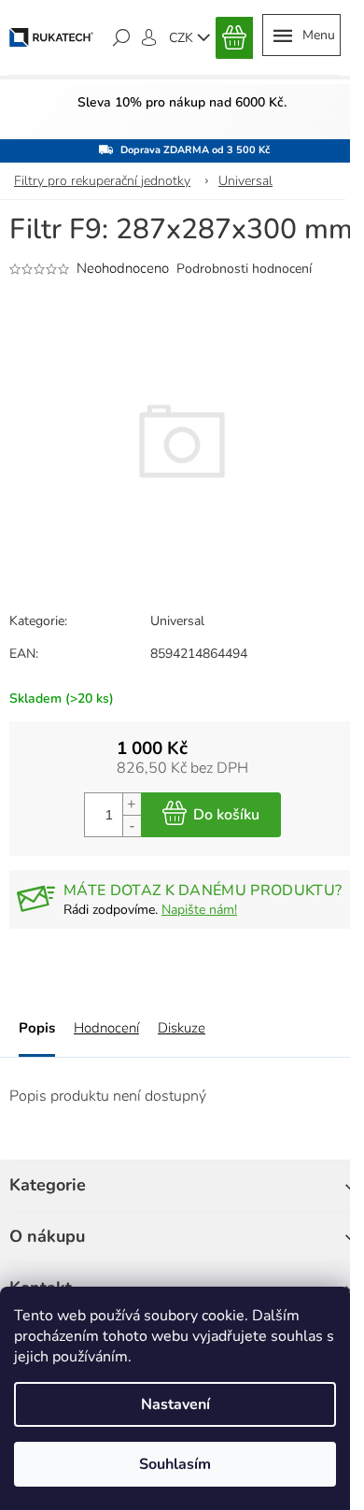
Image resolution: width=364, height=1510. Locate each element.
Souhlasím (175, 1464)
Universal (177, 621)
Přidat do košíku (211, 814)
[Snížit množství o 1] (131, 825)
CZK (183, 38)
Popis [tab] (37, 1028)
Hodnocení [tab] (106, 1028)
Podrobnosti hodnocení (244, 269)
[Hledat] (121, 37)
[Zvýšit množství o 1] (131, 804)
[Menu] (301, 35)
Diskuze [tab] (181, 1028)
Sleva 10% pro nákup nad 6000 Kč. (182, 102)
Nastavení (175, 1404)
